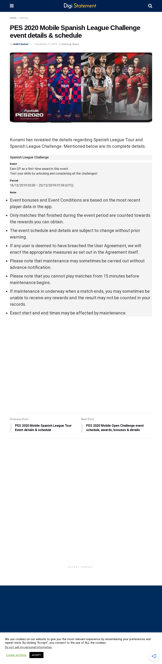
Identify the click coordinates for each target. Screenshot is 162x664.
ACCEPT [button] (36, 655)
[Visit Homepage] (81, 6)
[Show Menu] (12, 6)
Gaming (23, 18)
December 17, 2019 (46, 44)
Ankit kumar (21, 44)
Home (13, 18)
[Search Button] (150, 6)
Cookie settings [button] (16, 655)
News (75, 44)
